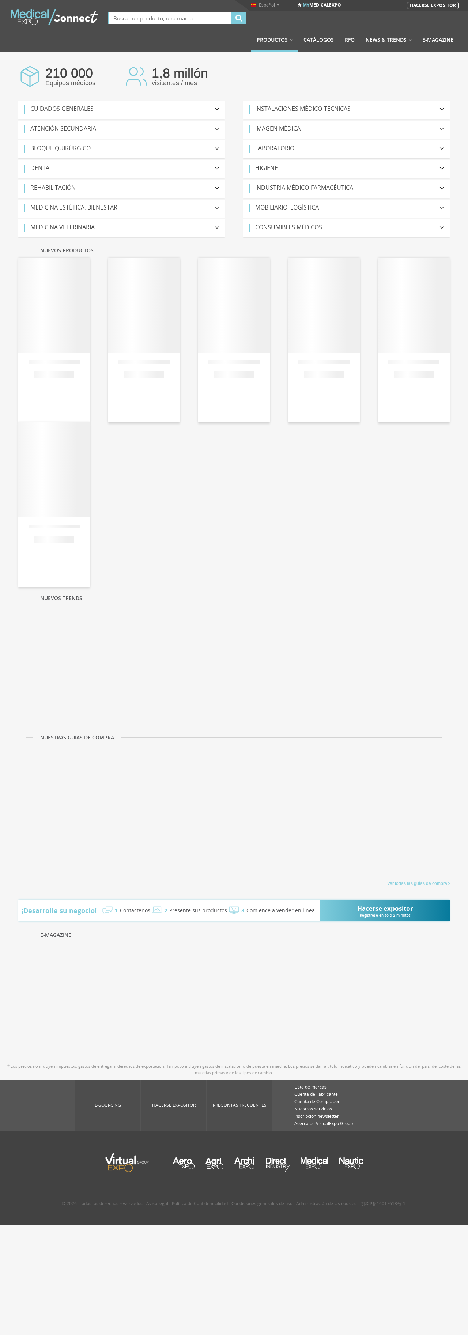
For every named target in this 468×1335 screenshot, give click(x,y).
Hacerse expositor (174, 1105)
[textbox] (170, 18)
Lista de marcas (310, 1087)
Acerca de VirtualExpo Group (323, 1123)
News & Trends (386, 40)
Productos (272, 40)
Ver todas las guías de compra (417, 883)
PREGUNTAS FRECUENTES (240, 1105)
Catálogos (318, 40)
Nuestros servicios (313, 1109)
